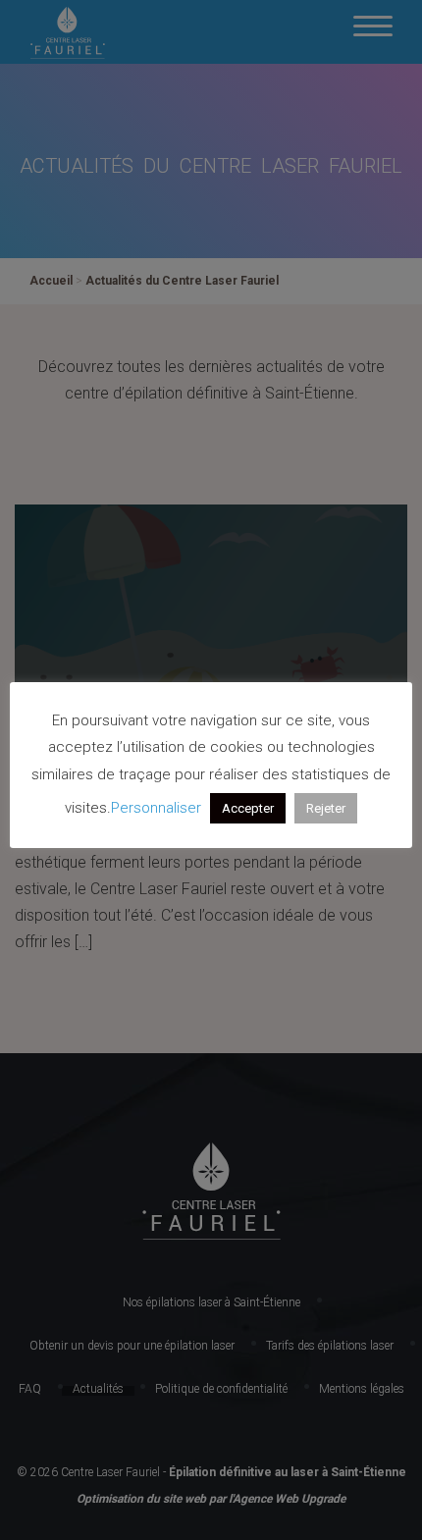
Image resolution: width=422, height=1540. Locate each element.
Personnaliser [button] (156, 808)
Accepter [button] (248, 808)
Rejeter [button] (325, 808)
